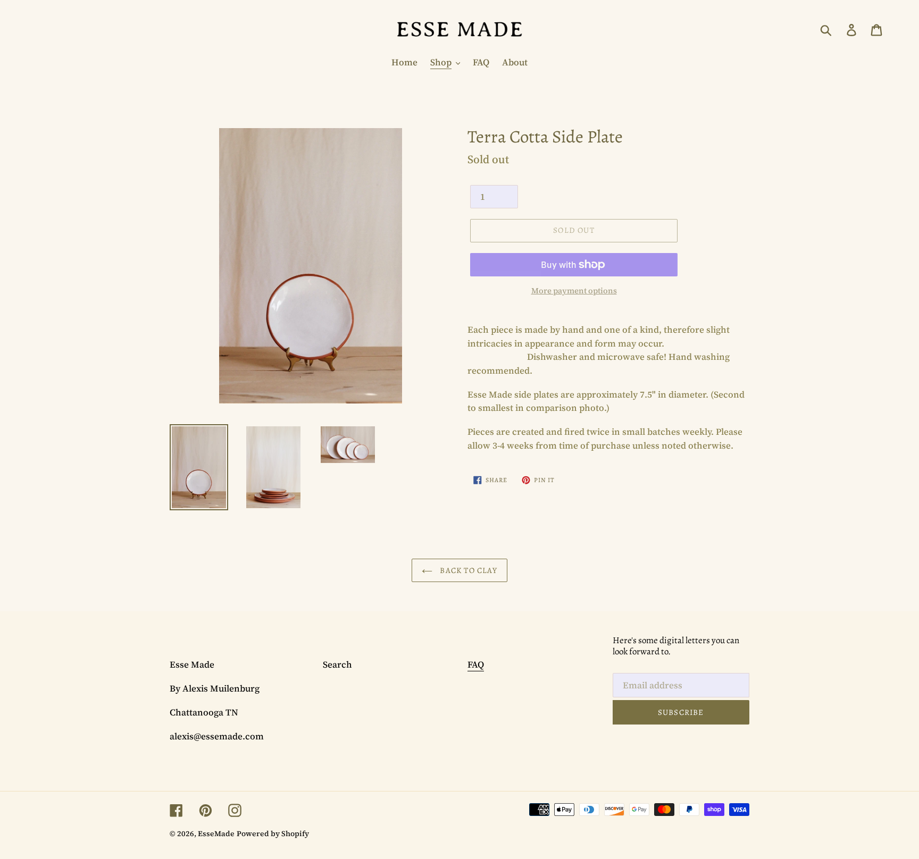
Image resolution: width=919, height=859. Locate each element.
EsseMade (216, 833)
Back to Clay (467, 570)
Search (337, 664)
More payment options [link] (574, 290)
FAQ (475, 664)
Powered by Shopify (273, 833)
